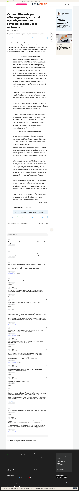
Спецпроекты (37, 465)
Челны (54, 1)
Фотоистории (23, 462)
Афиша (8, 457)
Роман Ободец (64, 13)
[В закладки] (51, 36)
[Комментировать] (51, 33)
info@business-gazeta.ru (61, 461)
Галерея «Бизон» (37, 467)
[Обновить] (51, 229)
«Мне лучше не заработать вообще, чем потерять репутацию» (63, 20)
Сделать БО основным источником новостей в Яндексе (30, 212)
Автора (23, 231)
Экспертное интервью (40, 454)
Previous (57, 29)
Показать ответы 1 (12, 324)
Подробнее (53, 488)
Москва (61, 1)
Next (70, 29)
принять (75, 488)
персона (58, 10)
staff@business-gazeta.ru (61, 469)
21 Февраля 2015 (10, 30)
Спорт (10, 454)
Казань (8, 4)
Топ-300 (35, 469)
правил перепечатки (45, 485)
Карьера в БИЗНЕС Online (11, 467)
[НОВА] (21, 4)
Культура (23, 454)
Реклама (22, 465)
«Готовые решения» (65, 14)
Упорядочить (44, 231)
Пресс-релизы (9, 462)
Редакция (9, 465)
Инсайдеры (36, 462)
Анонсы (22, 457)
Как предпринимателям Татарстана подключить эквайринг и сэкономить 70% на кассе (65, 47)
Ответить (19, 247)
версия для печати (44, 223)
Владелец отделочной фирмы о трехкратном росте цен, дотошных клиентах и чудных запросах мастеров (63, 25)
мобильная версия (38, 477)
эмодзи (13, 271)
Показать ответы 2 (12, 273)
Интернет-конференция (38, 457)
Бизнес (9, 9)
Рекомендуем (60, 44)
